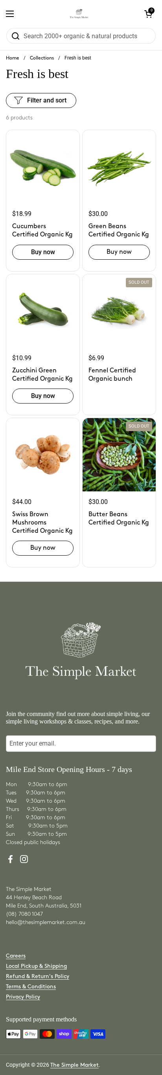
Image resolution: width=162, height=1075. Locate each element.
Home (12, 58)
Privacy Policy (23, 996)
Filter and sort (46, 100)
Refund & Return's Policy (37, 976)
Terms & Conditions (31, 986)
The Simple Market (74, 1065)
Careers (16, 955)
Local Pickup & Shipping (36, 966)
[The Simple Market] (79, 14)
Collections (42, 58)
